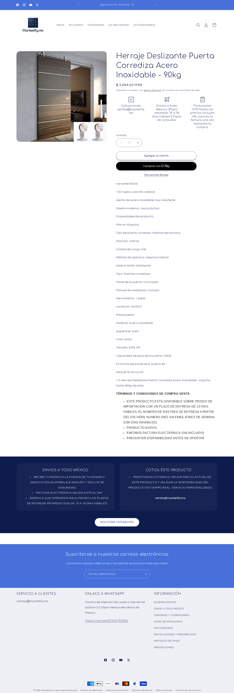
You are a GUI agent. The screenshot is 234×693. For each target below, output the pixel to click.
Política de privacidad (117, 690)
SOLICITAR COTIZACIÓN (117, 522)
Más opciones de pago (156, 175)
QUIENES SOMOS (165, 602)
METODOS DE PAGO (167, 641)
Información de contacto (188, 690)
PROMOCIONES (164, 647)
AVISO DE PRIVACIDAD (168, 621)
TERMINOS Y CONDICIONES (171, 615)
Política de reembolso (92, 690)
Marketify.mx (47, 690)
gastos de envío (153, 90)
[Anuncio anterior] (78, 4)
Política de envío (164, 690)
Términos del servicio (142, 690)
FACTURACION (163, 628)
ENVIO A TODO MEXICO (169, 608)
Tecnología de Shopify (66, 690)
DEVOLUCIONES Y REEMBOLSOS (175, 634)
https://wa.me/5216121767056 (106, 620)
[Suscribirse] (146, 574)
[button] (198, 25)
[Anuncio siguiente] (156, 4)
